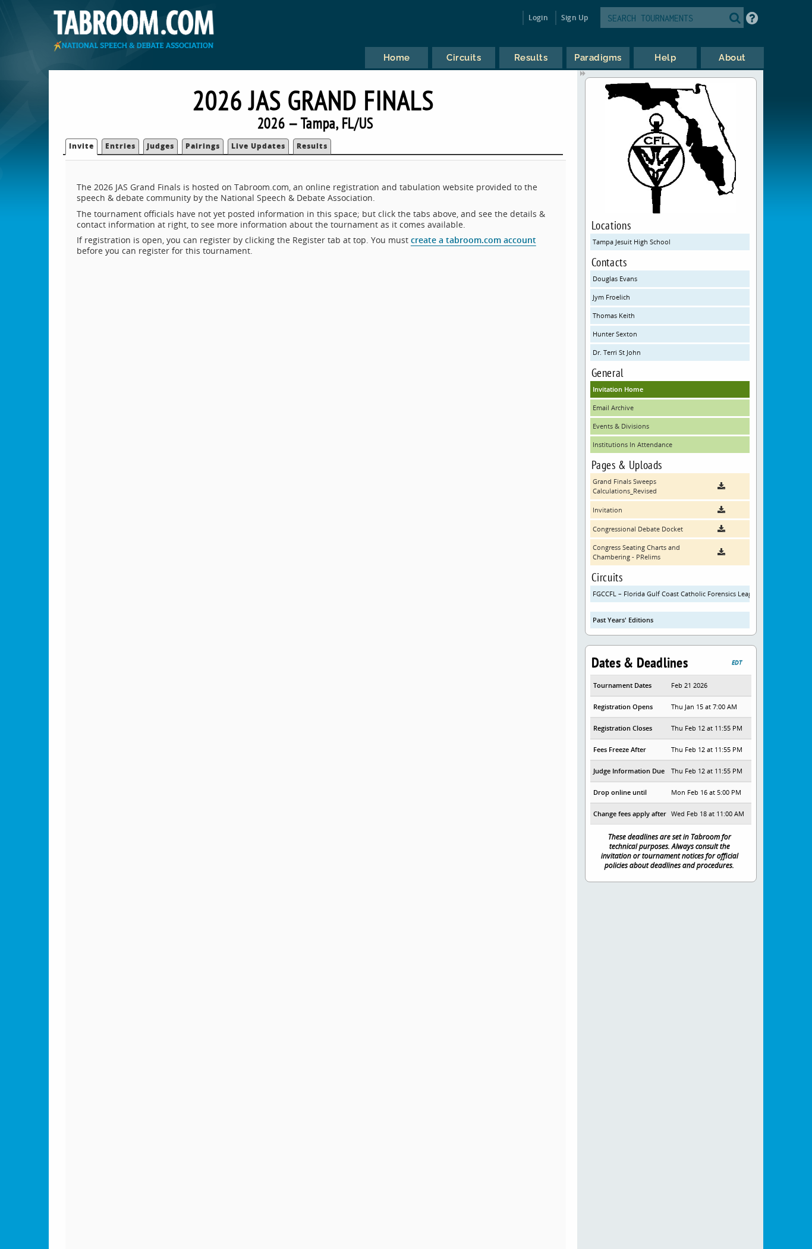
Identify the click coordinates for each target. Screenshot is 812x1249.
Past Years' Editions (623, 619)
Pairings (202, 146)
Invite (81, 146)
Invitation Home (618, 389)
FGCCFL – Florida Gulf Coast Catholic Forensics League (671, 593)
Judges (160, 146)
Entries (120, 146)
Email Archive (613, 407)
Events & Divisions (621, 425)
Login (538, 17)
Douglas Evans (615, 278)
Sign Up (574, 17)
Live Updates (258, 146)
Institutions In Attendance (632, 444)
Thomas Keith (614, 315)
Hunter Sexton (615, 333)
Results (312, 146)
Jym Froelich (611, 296)
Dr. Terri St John (617, 352)
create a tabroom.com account (473, 240)
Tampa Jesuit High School (632, 241)
